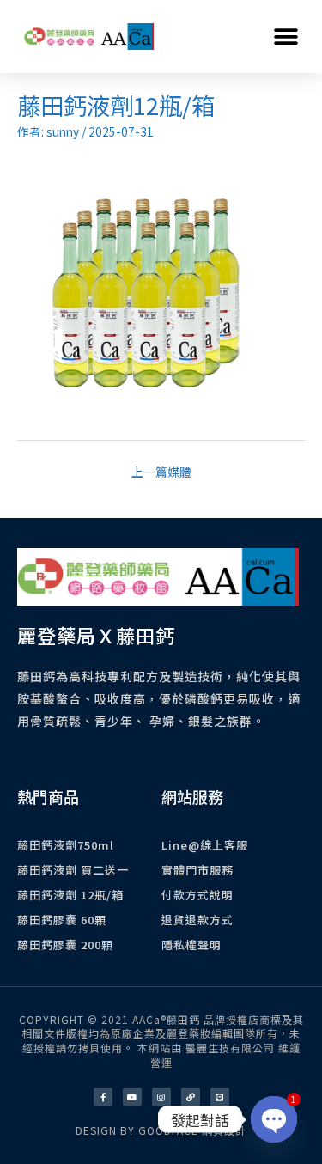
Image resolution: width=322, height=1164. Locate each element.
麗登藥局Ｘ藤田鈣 (96, 635)
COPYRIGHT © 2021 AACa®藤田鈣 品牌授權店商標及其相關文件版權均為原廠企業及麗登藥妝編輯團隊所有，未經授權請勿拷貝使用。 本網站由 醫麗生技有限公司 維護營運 (161, 1041)
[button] (285, 36)
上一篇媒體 (161, 471)
